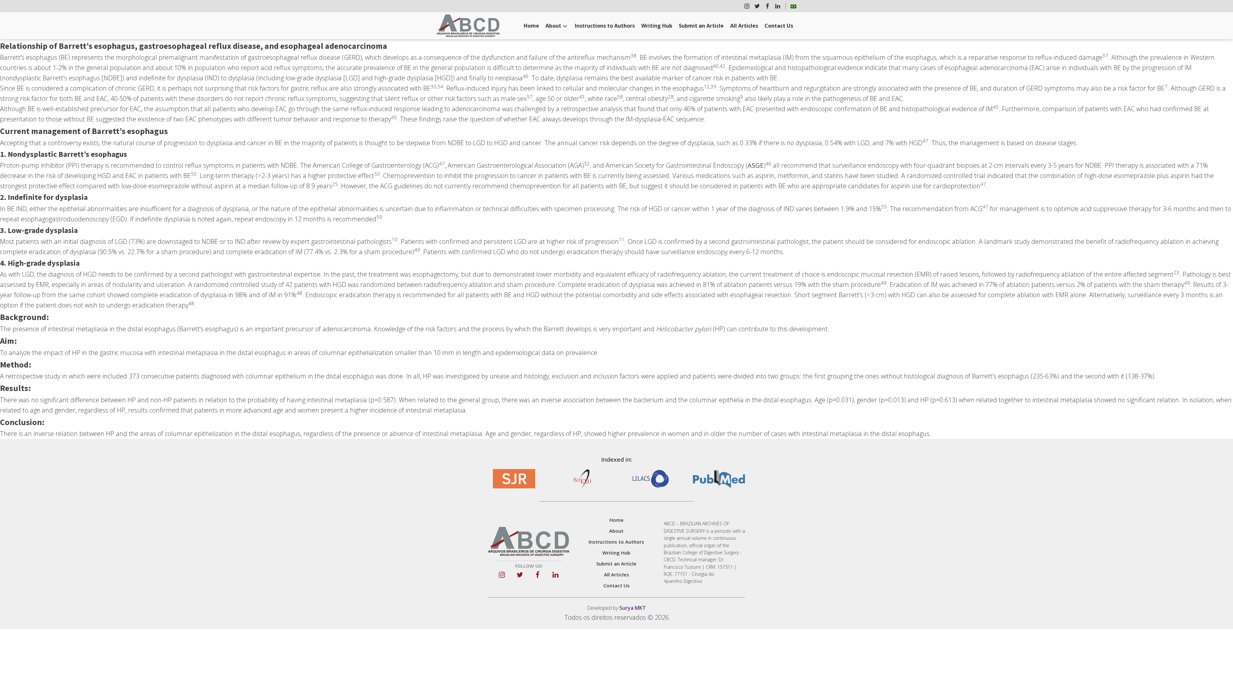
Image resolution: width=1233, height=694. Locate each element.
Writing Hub (656, 25)
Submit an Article (701, 25)
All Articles (744, 25)
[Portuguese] (793, 6)
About (553, 25)
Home (531, 25)
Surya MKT (632, 607)
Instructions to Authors (605, 25)
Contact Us (779, 25)
